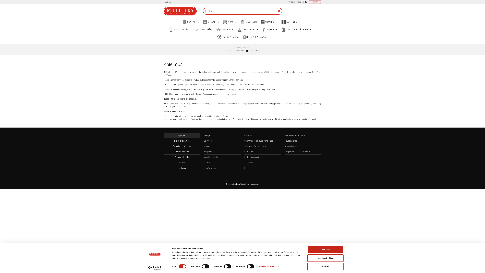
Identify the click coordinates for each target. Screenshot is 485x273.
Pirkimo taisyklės (182, 152)
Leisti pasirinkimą (325, 258)
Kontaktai (300, 2)
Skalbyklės (193, 22)
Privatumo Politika (182, 157)
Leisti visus (326, 250)
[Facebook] (306, 2)
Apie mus (182, 135)
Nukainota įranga (256, 37)
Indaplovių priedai (211, 157)
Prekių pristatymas (182, 141)
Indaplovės (251, 22)
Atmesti (325, 266)
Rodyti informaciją (267, 266)
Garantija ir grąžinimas (182, 146)
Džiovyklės (213, 22)
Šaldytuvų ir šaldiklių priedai (255, 146)
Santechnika (249, 29)
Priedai (271, 29)
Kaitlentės (291, 22)
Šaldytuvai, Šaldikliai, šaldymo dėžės (193, 29)
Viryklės (232, 22)
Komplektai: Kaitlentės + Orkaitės (298, 152)
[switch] (205, 266)
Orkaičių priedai (210, 168)
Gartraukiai (227, 29)
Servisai (182, 162)
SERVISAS (315, 2)
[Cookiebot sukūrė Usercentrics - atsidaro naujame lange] (155, 268)
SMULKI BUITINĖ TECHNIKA (298, 29)
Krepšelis (292, 2)
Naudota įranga (230, 37)
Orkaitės (269, 22)
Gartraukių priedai (251, 157)
